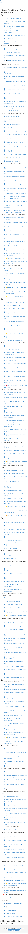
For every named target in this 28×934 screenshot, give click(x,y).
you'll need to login (19, 928)
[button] (1, 1)
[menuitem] (1, 3)
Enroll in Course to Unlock (14, 930)
